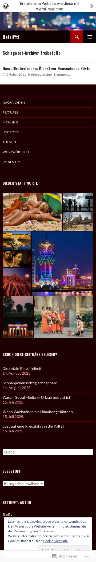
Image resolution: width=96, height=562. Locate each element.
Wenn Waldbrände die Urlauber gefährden (38, 411)
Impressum (12, 162)
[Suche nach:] (48, 452)
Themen (9, 142)
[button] (32, 212)
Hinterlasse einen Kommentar (50, 74)
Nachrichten (14, 102)
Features (10, 112)
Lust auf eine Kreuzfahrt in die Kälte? (33, 426)
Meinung (10, 122)
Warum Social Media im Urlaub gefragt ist (36, 397)
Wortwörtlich (16, 152)
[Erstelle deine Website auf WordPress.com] (48, 6)
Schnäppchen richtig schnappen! (30, 383)
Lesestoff (11, 132)
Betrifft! (11, 36)
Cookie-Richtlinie (55, 541)
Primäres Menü (89, 36)
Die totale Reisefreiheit (22, 368)
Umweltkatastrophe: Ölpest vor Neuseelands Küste (46, 68)
